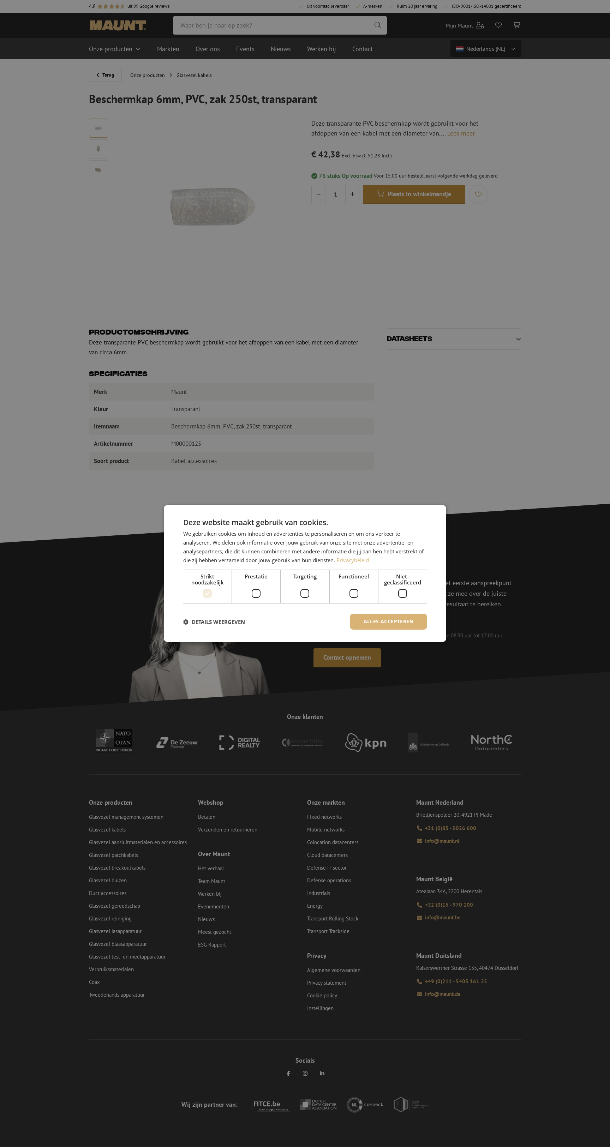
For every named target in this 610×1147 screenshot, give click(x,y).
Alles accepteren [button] (388, 621)
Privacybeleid (352, 560)
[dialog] (305, 573)
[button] (214, 622)
